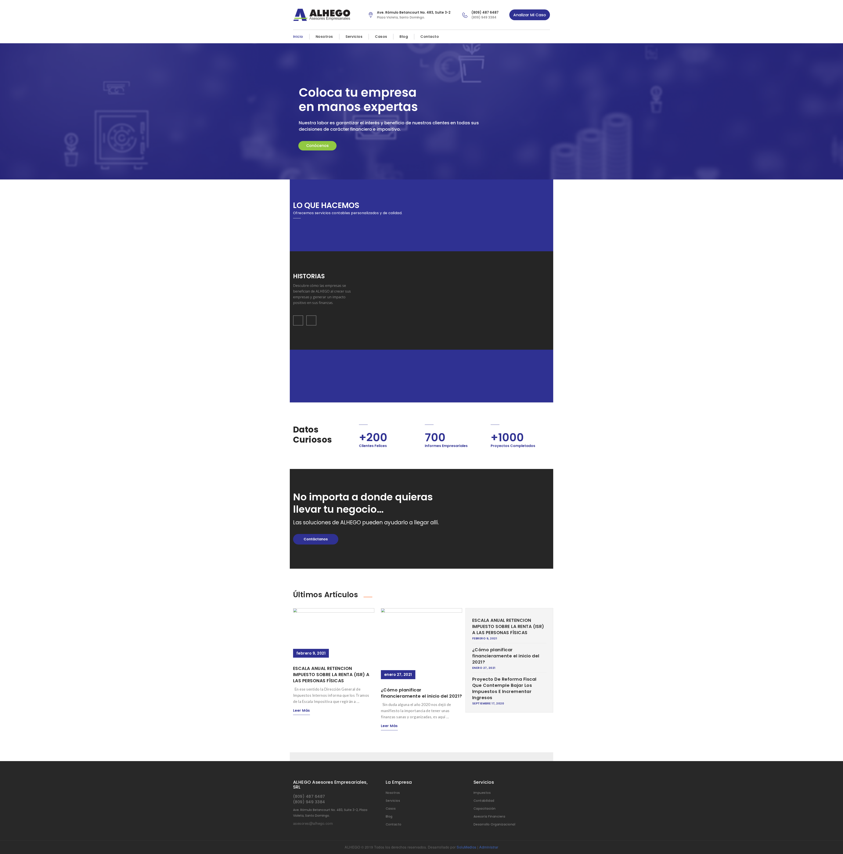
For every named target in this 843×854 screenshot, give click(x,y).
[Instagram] (547, 37)
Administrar (488, 847)
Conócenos (317, 145)
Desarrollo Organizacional (494, 824)
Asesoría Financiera (489, 816)
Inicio (298, 36)
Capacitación (485, 808)
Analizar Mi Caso (529, 15)
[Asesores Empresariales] (326, 15)
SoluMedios (466, 847)
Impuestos (482, 793)
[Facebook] (539, 37)
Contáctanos (316, 539)
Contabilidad (484, 800)
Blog (404, 36)
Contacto (429, 36)
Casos (381, 36)
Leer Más (301, 710)
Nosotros (324, 36)
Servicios (354, 36)
